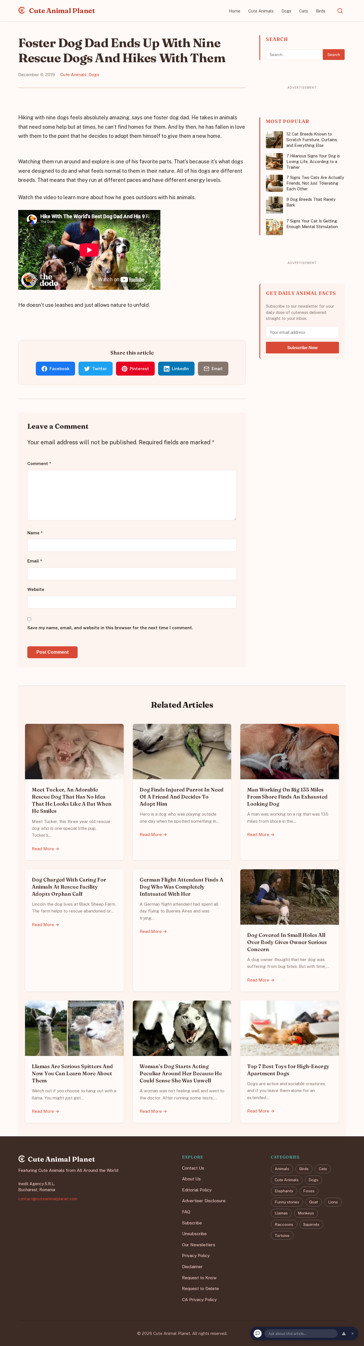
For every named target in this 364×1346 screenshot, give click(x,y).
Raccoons (284, 1224)
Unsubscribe (194, 1233)
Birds (320, 11)
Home (234, 11)
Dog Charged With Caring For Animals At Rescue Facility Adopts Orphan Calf (69, 886)
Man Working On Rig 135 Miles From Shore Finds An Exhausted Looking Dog (287, 796)
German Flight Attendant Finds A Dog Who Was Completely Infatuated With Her (181, 886)
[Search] (340, 10)
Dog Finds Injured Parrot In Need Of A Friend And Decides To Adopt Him (182, 796)
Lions (333, 1202)
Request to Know (199, 1277)
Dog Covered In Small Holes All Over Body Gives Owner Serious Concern (287, 942)
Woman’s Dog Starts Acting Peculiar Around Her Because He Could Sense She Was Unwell (181, 1073)
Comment (39, 463)
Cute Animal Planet (61, 11)
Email (34, 561)
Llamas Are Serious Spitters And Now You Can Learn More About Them (72, 1073)
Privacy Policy (196, 1255)
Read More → (45, 848)
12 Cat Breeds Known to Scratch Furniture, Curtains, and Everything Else (312, 140)
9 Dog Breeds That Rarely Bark (311, 202)
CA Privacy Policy (199, 1299)
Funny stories (287, 1202)
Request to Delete (200, 1288)
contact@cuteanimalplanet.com (47, 1198)
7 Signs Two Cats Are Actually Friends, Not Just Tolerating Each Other (315, 183)
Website (35, 589)
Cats (303, 11)
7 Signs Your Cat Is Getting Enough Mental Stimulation (312, 223)
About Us (191, 1178)
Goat (313, 1202)
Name (35, 532)
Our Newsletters (198, 1244)
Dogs (286, 11)
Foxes (309, 1191)
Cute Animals (261, 11)
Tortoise (282, 1235)
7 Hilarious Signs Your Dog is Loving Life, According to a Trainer (313, 161)
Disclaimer (192, 1266)
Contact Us (193, 1168)
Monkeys (306, 1213)
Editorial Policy (197, 1189)
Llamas (281, 1213)
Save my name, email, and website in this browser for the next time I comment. (110, 627)
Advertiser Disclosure (204, 1200)
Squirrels (311, 1224)
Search (333, 54)
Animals (282, 1168)
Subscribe (192, 1222)
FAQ (186, 1211)
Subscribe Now (302, 347)
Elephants (284, 1191)
